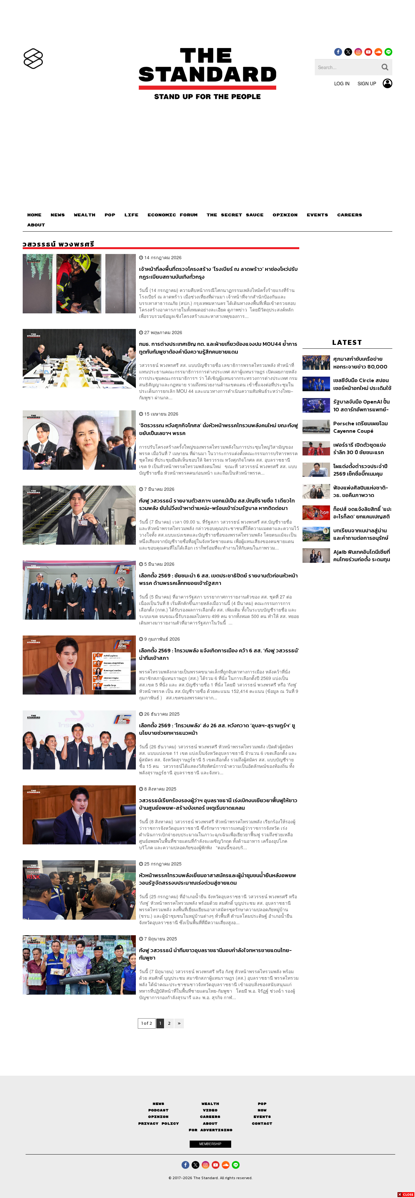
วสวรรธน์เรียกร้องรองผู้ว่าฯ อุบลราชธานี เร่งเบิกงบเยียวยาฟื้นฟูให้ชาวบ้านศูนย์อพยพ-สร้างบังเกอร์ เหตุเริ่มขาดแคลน (218, 804)
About (210, 1123)
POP (109, 215)
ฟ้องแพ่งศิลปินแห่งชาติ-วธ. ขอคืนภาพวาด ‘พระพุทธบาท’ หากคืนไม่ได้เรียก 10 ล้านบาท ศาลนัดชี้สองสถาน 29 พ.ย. (362, 491)
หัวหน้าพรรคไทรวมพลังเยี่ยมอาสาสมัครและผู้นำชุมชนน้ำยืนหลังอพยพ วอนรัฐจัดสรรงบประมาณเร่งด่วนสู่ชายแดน (217, 879)
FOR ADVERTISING (210, 1130)
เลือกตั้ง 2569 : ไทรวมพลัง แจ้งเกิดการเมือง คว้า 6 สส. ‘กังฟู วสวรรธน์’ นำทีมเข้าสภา (219, 654)
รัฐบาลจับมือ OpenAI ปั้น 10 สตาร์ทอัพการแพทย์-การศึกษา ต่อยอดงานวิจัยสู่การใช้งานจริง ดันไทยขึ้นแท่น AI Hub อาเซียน (362, 405)
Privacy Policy (158, 1123)
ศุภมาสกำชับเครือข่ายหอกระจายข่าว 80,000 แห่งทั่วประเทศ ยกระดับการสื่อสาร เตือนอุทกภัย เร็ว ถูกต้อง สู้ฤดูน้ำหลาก (360, 362)
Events (262, 1117)
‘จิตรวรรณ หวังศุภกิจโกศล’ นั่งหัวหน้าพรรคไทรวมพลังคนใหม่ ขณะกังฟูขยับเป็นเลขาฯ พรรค (218, 429)
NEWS (58, 215)
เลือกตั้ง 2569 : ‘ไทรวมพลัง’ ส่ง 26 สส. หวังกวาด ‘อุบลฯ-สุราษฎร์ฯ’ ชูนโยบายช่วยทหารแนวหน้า (217, 729)
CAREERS (349, 215)
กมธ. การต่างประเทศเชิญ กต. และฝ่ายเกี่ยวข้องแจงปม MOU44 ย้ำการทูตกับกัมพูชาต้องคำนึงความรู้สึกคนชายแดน (218, 347)
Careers (210, 1117)
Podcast (158, 1110)
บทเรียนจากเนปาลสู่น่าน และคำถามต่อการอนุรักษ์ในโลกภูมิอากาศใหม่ (360, 534)
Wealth (210, 1104)
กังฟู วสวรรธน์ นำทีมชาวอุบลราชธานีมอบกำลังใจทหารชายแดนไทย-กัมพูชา (215, 954)
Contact (262, 1123)
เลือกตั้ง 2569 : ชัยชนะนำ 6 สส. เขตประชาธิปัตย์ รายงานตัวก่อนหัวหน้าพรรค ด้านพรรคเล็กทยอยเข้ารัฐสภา (218, 579)
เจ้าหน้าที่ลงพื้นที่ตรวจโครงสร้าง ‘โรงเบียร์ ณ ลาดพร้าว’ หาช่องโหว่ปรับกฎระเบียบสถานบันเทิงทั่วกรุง (218, 272)
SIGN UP (367, 83)
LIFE (131, 215)
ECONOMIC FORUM (172, 215)
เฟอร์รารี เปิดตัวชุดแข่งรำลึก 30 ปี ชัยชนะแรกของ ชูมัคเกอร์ (359, 448)
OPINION (285, 215)
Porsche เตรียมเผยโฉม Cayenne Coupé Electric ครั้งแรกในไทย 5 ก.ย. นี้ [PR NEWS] (362, 427)
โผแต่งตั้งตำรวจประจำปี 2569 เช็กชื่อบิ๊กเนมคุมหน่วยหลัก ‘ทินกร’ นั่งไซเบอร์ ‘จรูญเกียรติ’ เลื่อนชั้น (360, 470)
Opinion (158, 1117)
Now (262, 1110)
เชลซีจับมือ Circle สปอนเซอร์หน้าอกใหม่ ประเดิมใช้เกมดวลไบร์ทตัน (362, 384)
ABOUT (36, 225)
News (158, 1104)
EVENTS (317, 215)
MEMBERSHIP (210, 1144)
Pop (262, 1104)
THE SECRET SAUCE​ (235, 215)
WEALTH (84, 215)
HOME (34, 215)
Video (210, 1110)
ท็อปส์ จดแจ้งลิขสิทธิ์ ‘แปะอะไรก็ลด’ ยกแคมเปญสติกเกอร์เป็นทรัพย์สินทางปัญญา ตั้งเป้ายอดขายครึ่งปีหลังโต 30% (362, 512)
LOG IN (342, 83)
